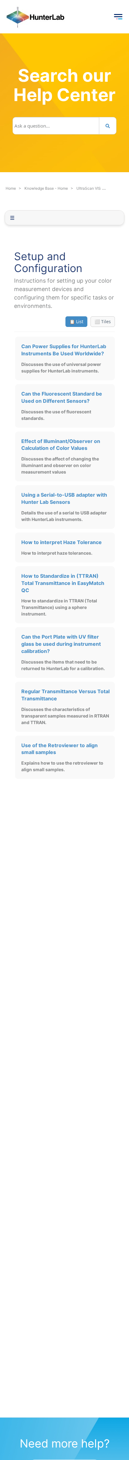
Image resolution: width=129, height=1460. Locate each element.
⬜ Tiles (103, 321)
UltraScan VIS (88, 188)
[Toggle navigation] (118, 17)
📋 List (76, 321)
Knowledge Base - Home (46, 188)
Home (11, 188)
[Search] (107, 125)
